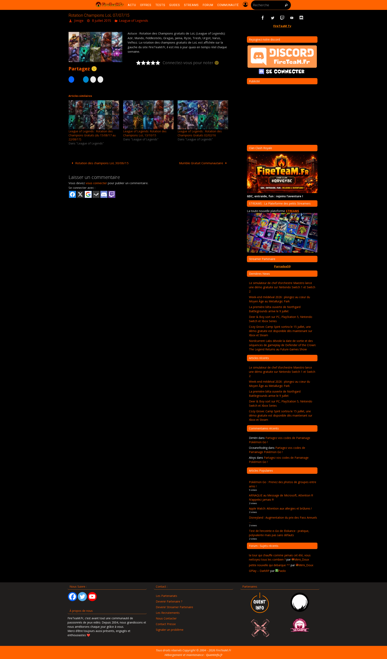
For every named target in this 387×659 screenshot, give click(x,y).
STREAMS (292, 211)
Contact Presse (166, 624)
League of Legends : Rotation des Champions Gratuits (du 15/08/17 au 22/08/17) (92, 135)
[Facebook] (72, 596)
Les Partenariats (166, 596)
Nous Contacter (166, 618)
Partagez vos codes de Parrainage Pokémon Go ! (277, 450)
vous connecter (96, 183)
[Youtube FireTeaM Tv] (292, 18)
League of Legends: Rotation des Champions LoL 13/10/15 (144, 133)
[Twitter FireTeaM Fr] (272, 18)
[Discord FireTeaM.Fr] (301, 18)
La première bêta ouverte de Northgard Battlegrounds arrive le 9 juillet (275, 309)
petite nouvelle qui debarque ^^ (269, 565)
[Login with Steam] (96, 194)
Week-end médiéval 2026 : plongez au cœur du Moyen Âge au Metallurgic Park (279, 299)
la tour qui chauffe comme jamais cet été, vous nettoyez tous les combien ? (280, 557)
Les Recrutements (168, 613)
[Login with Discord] (103, 194)
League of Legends (133, 20)
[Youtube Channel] (92, 596)
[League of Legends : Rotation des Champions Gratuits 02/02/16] (203, 114)
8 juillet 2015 (101, 20)
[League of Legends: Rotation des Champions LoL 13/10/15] (148, 114)
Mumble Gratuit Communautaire (201, 163)
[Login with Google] (88, 194)
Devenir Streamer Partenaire (174, 607)
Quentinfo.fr (214, 655)
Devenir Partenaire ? (169, 601)
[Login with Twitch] (111, 194)
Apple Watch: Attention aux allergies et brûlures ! (280, 508)
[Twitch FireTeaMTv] (282, 18)
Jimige (78, 20)
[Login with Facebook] (72, 194)
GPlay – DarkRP (259, 571)
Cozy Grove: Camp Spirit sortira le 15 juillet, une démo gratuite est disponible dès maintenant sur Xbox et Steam (280, 331)
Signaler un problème (169, 630)
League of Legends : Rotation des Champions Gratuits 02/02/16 (200, 133)
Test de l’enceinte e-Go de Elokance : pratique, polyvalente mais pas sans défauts (279, 533)
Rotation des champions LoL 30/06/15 (101, 163)
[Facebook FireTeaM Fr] (263, 18)
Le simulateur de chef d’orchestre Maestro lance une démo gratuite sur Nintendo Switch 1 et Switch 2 (282, 287)
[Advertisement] (149, 230)
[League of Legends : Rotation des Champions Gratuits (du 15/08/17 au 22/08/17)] (94, 114)
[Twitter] (82, 596)
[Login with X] (80, 194)
